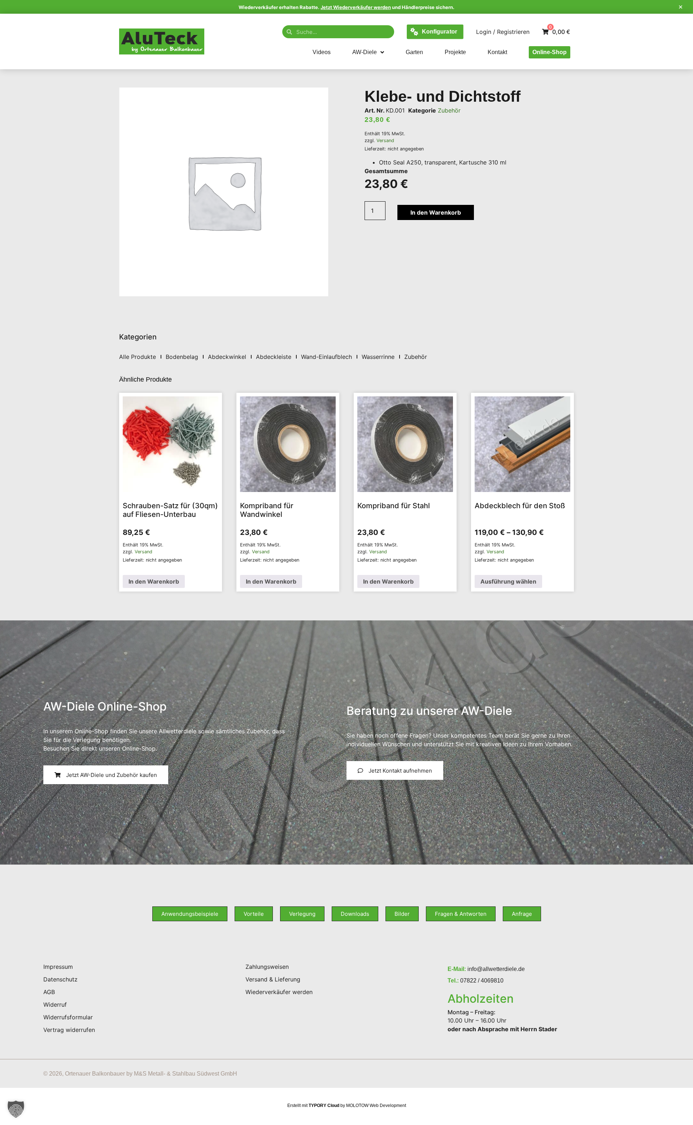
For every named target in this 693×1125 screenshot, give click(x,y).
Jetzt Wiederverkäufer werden (356, 7)
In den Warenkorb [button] (153, 581)
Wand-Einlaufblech (326, 356)
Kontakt (497, 52)
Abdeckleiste (273, 356)
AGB (49, 992)
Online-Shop (549, 52)
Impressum (58, 966)
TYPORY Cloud (324, 1105)
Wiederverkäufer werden (279, 992)
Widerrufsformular (68, 1017)
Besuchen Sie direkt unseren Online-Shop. (100, 748)
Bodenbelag (182, 356)
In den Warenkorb (435, 212)
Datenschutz (60, 979)
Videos (322, 52)
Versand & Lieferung (272, 979)
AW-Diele (364, 52)
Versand (385, 140)
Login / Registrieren (502, 31)
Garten (414, 52)
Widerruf (55, 1004)
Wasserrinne (378, 356)
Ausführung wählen (508, 581)
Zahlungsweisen (267, 966)
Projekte (455, 52)
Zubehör (449, 110)
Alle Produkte (137, 356)
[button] (16, 1109)
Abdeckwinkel (227, 356)
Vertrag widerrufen (69, 1029)
